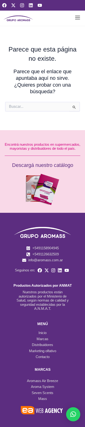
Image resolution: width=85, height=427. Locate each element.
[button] (78, 18)
